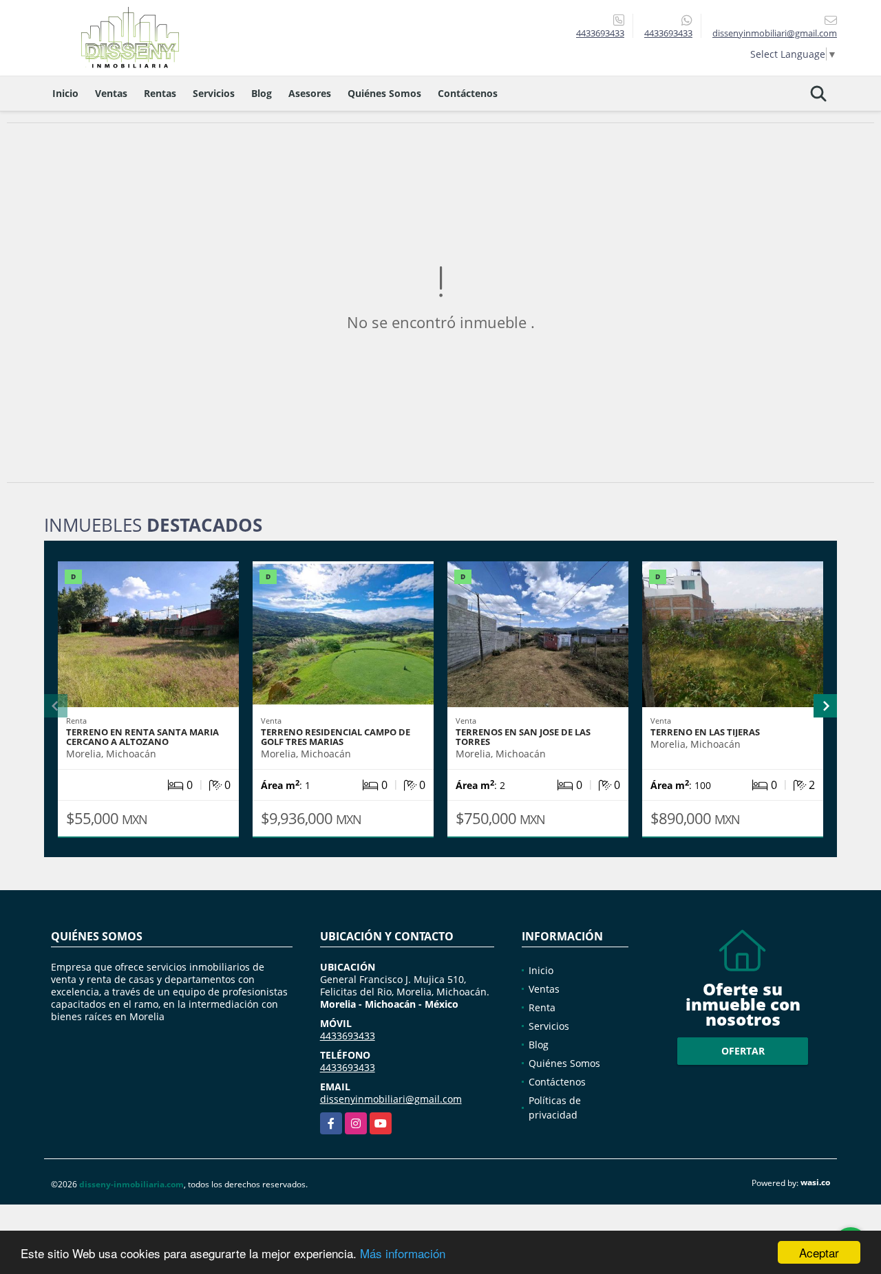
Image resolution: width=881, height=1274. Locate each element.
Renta (542, 1007)
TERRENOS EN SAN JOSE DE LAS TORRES (523, 736)
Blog (261, 93)
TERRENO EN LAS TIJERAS (705, 732)
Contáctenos (468, 93)
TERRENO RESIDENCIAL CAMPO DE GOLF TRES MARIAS (335, 736)
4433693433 (600, 33)
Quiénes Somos (384, 93)
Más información (402, 1253)
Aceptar (819, 1252)
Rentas (160, 93)
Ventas (111, 93)
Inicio (65, 93)
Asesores (309, 93)
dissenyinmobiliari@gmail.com (391, 1098)
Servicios (214, 93)
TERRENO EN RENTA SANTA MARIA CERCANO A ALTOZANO (142, 736)
